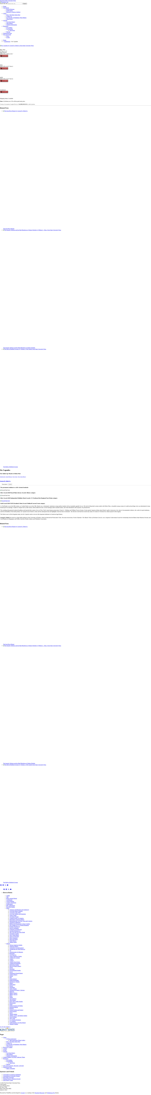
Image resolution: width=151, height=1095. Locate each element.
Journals (5, 20)
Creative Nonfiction (11, 902)
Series (7, 908)
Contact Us (9, 16)
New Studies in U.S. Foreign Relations (19, 925)
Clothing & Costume (14, 957)
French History (13, 979)
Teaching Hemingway (14, 931)
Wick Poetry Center (8, 1080)
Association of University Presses (11, 1076)
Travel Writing (13, 1017)
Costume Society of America (16, 918)
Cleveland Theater (14, 916)
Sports (11, 1012)
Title (7, 897)
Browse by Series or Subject (13, 12)
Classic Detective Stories (15, 956)
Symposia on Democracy (15, 929)
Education (11, 969)
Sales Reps (12, 30)
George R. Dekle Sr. (5, 481)
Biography (12, 953)
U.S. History (12, 1021)
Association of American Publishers (12, 1074)
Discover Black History (15, 966)
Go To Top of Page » (5, 1026)
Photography (12, 1003)
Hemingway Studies (14, 981)
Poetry (11, 1004)
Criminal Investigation (14, 963)
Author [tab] (10, 484)
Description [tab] (4, 484)
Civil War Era (12, 955)
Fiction (11, 976)
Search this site (3, 3)
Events (8, 37)
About (4, 13)
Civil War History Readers (16, 911)
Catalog (5, 1048)
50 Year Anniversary (11, 1039)
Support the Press (7, 33)
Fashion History (13, 974)
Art (10, 950)
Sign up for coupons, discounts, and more (13, 1065)
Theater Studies (13, 1014)
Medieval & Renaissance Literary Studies (19, 924)
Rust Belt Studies (10, 907)
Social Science (13, 1011)
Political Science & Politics (16, 1005)
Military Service (13, 994)
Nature (11, 997)
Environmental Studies (15, 970)
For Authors (9, 27)
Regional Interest (13, 1007)
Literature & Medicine (14, 922)
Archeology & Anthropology (16, 948)
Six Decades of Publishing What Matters (16, 17)
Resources (5, 26)
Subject (8, 943)
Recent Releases (10, 9)
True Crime (15, 476)
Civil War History (10, 22)
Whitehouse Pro (51, 1093)
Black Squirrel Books (11, 898)
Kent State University (8, 1077)
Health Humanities (14, 980)
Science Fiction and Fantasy (16, 1010)
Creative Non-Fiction (14, 962)
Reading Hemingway (14, 926)
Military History (13, 993)
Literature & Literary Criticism (17, 990)
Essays (11, 972)
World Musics (12, 940)
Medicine (11, 991)
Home (4, 6)
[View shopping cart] (4, 2)
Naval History (12, 998)
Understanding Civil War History (17, 1022)
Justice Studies (13, 988)
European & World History (16, 973)
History (11, 983)
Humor (11, 986)
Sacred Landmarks (14, 928)
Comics (11, 959)
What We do (9, 19)
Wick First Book (13, 939)
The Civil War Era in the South (17, 932)
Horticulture (12, 984)
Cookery (11, 960)
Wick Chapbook (13, 938)
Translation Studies (14, 933)
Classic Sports (12, 915)
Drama (11, 967)
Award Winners (9, 476)
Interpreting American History (16, 919)
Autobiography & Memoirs (16, 952)
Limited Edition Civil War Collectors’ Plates (14, 1057)
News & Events (7, 34)
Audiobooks (7, 41)
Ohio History (9, 23)
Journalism (12, 987)
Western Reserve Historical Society (12, 1079)
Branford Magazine (40, 1093)
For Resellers (9, 29)
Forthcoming (9, 10)
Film (10, 977)
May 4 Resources (10, 905)
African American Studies (15, 945)
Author (8, 895)
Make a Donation (10, 1068)
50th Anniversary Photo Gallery (17, 1040)
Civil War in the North (15, 912)
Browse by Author (7, 1047)
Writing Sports (13, 942)
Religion (11, 1008)
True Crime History (22, 476)
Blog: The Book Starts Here (13, 15)
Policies (8, 31)
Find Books (6, 7)
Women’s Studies (13, 1024)
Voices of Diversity (14, 936)
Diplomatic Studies (14, 964)
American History (13, 946)
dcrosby (23, 1093)
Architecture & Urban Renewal (17, 949)
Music (11, 996)
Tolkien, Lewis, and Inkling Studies (18, 1015)
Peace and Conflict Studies (16, 1001)
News (7, 36)
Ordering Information (11, 24)
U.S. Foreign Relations (15, 1020)
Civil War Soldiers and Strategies (17, 914)
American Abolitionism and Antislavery (19, 909)
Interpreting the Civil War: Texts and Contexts (20, 921)
